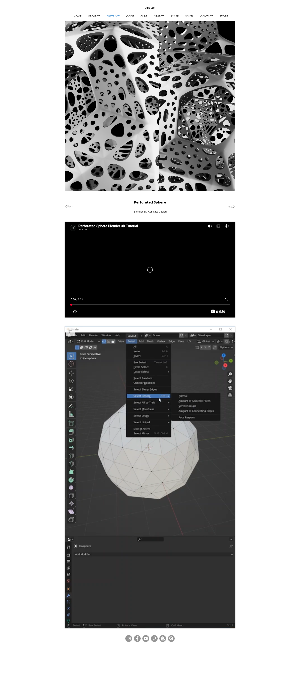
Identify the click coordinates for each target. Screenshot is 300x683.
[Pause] (69, 623)
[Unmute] (75, 623)
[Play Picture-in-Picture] (224, 623)
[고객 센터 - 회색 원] (154, 638)
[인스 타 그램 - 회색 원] (128, 638)
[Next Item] (229, 106)
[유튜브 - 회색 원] (145, 638)
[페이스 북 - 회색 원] (137, 638)
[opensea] (162, 638)
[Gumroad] (171, 638)
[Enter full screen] (230, 623)
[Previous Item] (71, 106)
